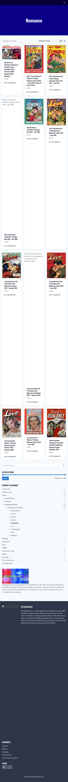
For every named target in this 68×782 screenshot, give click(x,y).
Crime (13, 514)
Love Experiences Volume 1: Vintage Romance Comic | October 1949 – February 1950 (10, 445)
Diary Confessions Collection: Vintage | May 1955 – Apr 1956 (10, 237)
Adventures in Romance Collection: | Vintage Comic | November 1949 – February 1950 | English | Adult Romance (11, 69)
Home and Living (8, 551)
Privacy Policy (7, 755)
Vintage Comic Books (15, 508)
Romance (14, 523)
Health (4, 548)
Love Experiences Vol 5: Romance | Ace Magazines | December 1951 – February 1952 (34, 391)
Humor (13, 520)
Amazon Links (7, 492)
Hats (3, 545)
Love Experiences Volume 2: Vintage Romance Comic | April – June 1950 (34, 441)
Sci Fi (13, 526)
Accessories (6, 489)
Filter (5, 478)
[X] (7, 767)
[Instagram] (10, 767)
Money (4, 554)
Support (5, 746)
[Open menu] (64, 2)
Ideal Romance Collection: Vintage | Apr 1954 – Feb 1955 (33, 129)
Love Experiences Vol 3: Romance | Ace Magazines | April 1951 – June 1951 (56, 131)
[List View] (64, 41)
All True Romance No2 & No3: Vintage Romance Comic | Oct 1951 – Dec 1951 (56, 79)
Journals (8, 501)
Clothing (5, 539)
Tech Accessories (8, 560)
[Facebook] (3, 767)
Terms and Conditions (10, 758)
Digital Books (9, 498)
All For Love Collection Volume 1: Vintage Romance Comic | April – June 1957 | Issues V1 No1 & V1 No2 (34, 80)
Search (64, 465)
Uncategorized (7, 563)
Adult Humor (15, 511)
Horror (13, 517)
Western (14, 535)
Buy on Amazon (10, 83)
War (12, 532)
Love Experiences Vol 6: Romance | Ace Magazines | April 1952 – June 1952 (56, 284)
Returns (5, 749)
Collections (6, 542)
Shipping (5, 752)
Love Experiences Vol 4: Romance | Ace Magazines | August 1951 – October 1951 (10, 284)
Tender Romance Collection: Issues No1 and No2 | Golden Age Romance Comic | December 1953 (56, 445)
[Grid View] (60, 41)
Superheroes (15, 529)
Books (4, 495)
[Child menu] (64, 489)
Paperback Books (11, 504)
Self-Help (5, 557)
